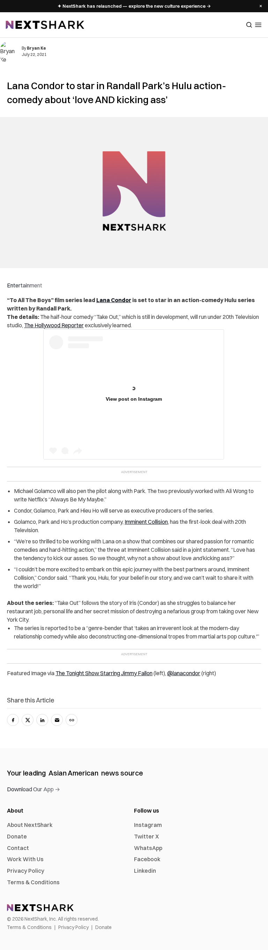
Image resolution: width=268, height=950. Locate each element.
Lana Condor (113, 300)
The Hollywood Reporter (54, 325)
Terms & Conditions (33, 882)
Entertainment (24, 285)
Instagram (148, 824)
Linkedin (145, 870)
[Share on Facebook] (13, 720)
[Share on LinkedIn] (42, 720)
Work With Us (25, 859)
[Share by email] (57, 720)
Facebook (147, 859)
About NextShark (30, 824)
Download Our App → (33, 789)
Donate (17, 836)
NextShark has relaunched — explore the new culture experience (134, 6)
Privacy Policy (25, 870)
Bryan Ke (36, 48)
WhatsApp (148, 847)
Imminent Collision (146, 521)
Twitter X (146, 836)
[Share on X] (28, 720)
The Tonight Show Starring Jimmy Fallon (103, 673)
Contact (18, 847)
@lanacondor (183, 673)
